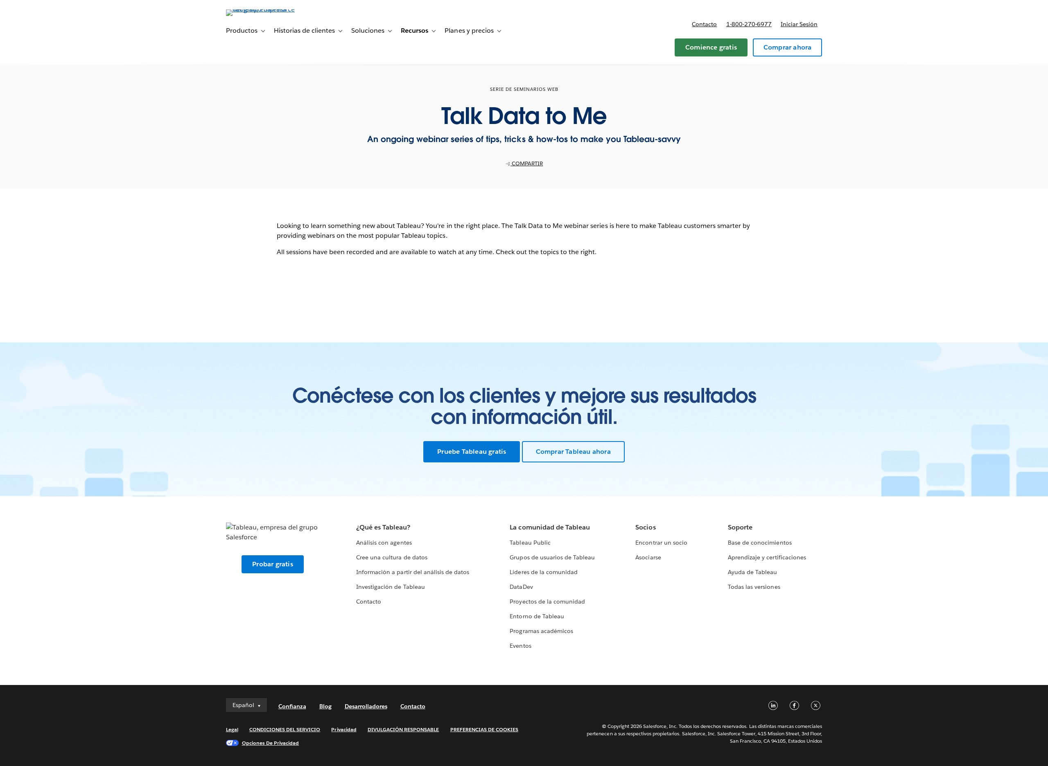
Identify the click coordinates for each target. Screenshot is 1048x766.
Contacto (704, 24)
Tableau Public (530, 542)
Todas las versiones (754, 586)
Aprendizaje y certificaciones (767, 557)
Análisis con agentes (383, 542)
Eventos (520, 645)
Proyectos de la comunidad (547, 601)
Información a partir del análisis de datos (412, 572)
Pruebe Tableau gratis (471, 451)
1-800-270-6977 (749, 24)
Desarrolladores (366, 706)
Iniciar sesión (799, 24)
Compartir (526, 163)
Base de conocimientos (759, 542)
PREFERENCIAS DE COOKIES (484, 729)
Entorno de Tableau (537, 616)
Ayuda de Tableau (752, 572)
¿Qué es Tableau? (383, 527)
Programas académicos (541, 631)
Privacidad (343, 729)
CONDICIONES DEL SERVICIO (285, 729)
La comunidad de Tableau (550, 527)
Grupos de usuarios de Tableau (552, 557)
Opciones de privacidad (270, 742)
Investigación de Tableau (390, 586)
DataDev (521, 586)
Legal (232, 729)
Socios (645, 527)
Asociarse (648, 557)
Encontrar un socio (661, 542)
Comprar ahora (787, 47)
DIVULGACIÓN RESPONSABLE (403, 729)
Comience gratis (711, 47)
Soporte (740, 527)
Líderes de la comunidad (543, 572)
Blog (325, 706)
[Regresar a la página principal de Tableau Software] (261, 9)
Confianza (292, 706)
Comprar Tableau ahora (573, 451)
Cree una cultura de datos (391, 557)
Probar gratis (272, 564)
